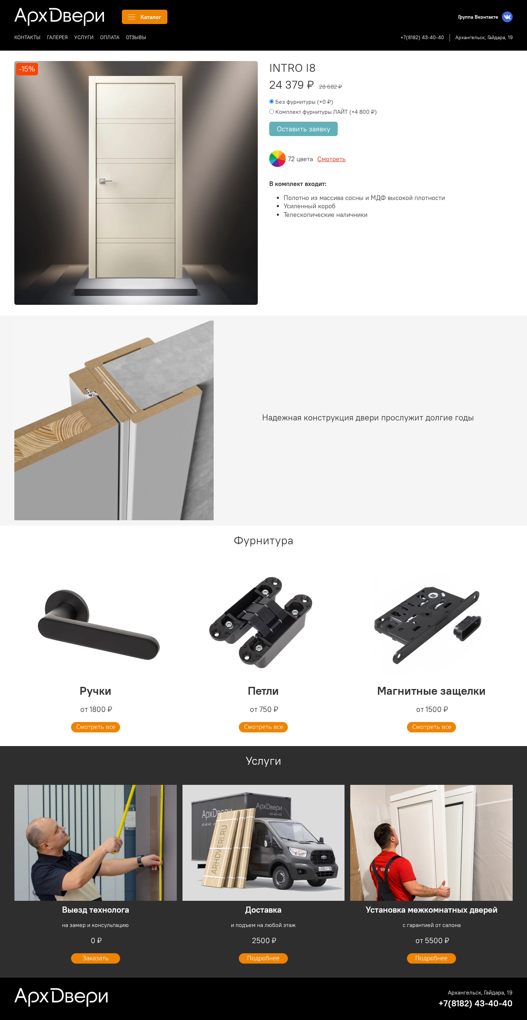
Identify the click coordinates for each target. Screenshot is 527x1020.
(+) (304, 101)
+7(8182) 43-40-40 (422, 37)
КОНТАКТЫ (27, 37)
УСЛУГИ (84, 37)
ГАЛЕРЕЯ (57, 37)
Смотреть (331, 159)
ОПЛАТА (109, 37)
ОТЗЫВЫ (136, 37)
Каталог (151, 16)
